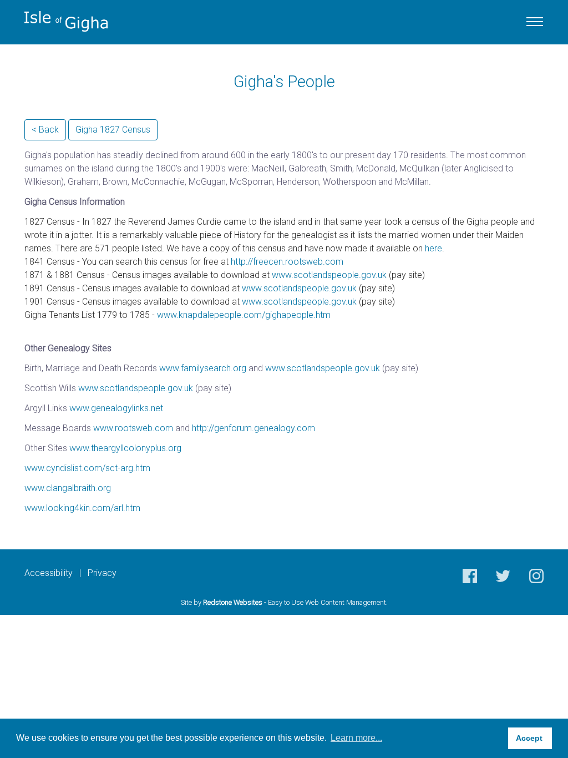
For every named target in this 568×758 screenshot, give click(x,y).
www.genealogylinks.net (116, 408)
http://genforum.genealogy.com (253, 428)
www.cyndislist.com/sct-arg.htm (87, 468)
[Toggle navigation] (535, 21)
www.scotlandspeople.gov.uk (329, 275)
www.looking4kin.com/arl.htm (82, 508)
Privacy (102, 573)
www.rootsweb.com (133, 428)
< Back (45, 129)
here (433, 248)
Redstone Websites (232, 602)
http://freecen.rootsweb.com (287, 261)
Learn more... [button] (356, 737)
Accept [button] (530, 738)
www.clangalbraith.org (67, 488)
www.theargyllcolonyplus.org (125, 448)
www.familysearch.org (202, 368)
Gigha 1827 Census (112, 129)
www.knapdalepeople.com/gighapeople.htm (244, 315)
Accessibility (48, 573)
